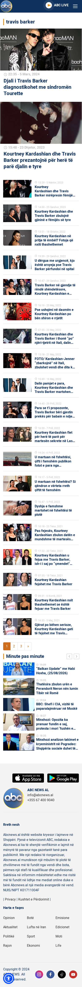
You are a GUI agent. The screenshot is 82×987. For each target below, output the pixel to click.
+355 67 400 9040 (40, 800)
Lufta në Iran (36, 927)
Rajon (7, 945)
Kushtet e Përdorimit (33, 899)
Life (58, 945)
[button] (8, 978)
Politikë (8, 936)
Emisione (62, 917)
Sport (31, 936)
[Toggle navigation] (75, 6)
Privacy (10, 899)
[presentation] (70, 657)
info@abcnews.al (40, 795)
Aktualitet (10, 927)
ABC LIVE (61, 5)
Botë (30, 917)
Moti (59, 936)
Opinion (9, 917)
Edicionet (62, 927)
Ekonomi (33, 945)
